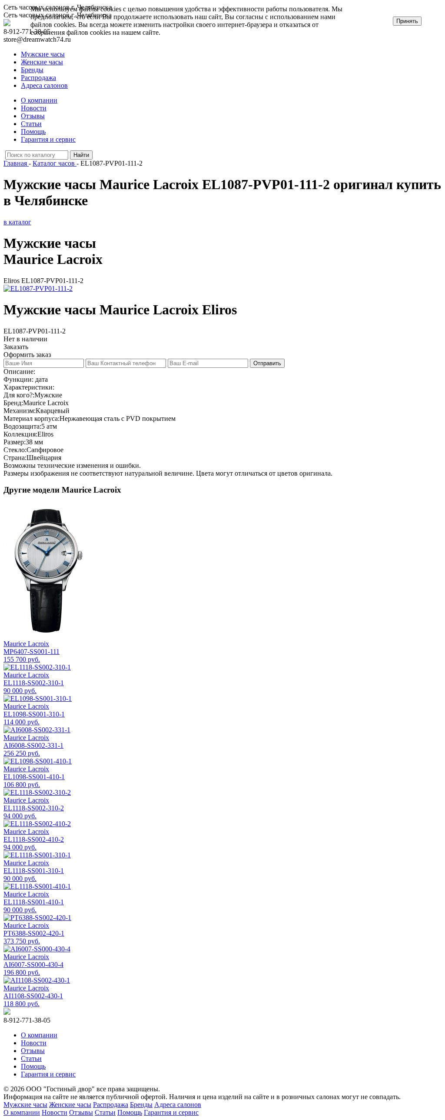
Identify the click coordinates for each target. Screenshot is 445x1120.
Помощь (33, 131)
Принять (407, 21)
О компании (39, 100)
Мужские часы (43, 54)
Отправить (267, 363)
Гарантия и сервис (48, 139)
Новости (33, 108)
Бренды (32, 69)
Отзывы (33, 116)
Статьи (31, 123)
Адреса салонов (44, 85)
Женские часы (42, 62)
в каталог (17, 222)
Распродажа (38, 77)
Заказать (15, 346)
